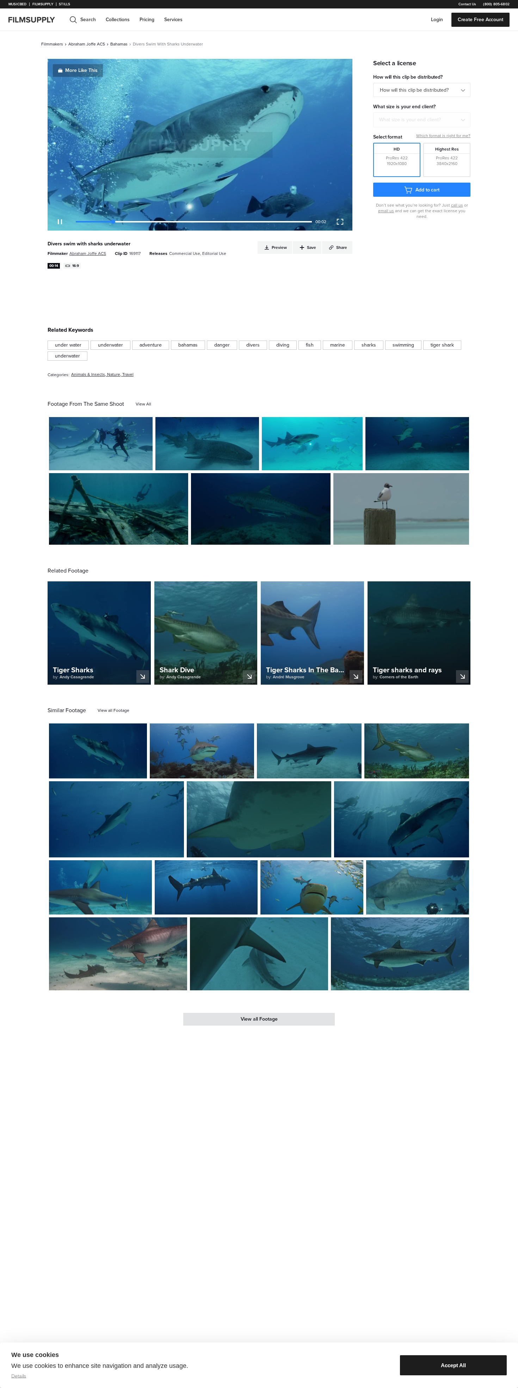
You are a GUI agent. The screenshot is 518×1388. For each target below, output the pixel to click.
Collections (118, 20)
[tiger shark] (442, 345)
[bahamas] (188, 345)
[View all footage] (113, 710)
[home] (35, 20)
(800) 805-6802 (496, 4)
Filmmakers (52, 44)
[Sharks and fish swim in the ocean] (260, 509)
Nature (113, 374)
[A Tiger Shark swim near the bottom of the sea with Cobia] (202, 750)
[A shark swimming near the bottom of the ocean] (309, 750)
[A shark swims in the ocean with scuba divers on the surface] (206, 887)
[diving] (282, 345)
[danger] (222, 345)
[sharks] (368, 345)
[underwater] (110, 345)
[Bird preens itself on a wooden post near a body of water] (401, 509)
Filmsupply (42, 4)
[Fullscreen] (340, 221)
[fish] (310, 345)
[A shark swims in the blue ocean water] (416, 750)
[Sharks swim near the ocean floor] (417, 443)
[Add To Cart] (144, 462)
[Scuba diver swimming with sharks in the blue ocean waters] (100, 887)
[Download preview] (103, 770)
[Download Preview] (109, 462)
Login (437, 20)
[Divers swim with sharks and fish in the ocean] (101, 443)
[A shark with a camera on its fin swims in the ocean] (98, 750)
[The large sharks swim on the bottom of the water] (207, 443)
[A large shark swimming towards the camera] (259, 819)
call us (457, 205)
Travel (128, 374)
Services (173, 20)
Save (126, 462)
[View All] (143, 404)
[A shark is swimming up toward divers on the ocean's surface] (116, 819)
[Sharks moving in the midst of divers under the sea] (118, 953)
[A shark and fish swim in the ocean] (400, 953)
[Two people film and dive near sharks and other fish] (417, 887)
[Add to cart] (138, 770)
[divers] (253, 345)
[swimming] (403, 345)
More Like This (81, 70)
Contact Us (467, 4)
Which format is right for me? (443, 135)
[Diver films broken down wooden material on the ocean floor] (118, 509)
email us (386, 210)
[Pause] (60, 221)
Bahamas (119, 44)
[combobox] (422, 120)
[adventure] (150, 345)
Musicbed (17, 4)
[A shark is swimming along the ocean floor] (259, 953)
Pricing (147, 20)
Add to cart (427, 190)
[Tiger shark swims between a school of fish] (311, 887)
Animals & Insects (88, 374)
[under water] (68, 345)
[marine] (337, 345)
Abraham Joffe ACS (86, 44)
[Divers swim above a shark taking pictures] (401, 819)
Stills (64, 4)
